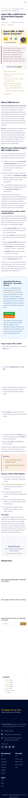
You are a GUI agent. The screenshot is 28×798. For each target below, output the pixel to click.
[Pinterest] (13, 747)
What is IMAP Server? (10, 71)
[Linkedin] (6, 747)
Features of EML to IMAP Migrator (15, 90)
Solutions (3, 764)
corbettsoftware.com (18, 795)
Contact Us (4, 761)
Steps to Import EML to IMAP (14, 88)
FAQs (2, 783)
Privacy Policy (19, 764)
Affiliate (3, 770)
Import (7, 688)
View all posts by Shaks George (14, 553)
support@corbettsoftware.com (12, 734)
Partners (3, 767)
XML (16, 767)
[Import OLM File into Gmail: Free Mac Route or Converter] (14, 609)
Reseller (3, 773)
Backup (8, 680)
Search (23, 623)
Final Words (7, 94)
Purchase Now (9, 316)
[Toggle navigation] (25, 2)
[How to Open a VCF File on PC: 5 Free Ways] (14, 591)
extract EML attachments (15, 484)
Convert (8, 682)
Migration (8, 690)
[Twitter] (2, 747)
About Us (3, 759)
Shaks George (4, 22)
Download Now (9, 313)
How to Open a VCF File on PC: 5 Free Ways (13, 599)
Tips (7, 692)
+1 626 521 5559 (8, 731)
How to (3, 25)
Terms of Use (18, 759)
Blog (2, 786)
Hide (19, 66)
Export (7, 684)
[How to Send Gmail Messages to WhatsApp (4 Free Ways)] (14, 571)
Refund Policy (19, 761)
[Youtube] (9, 747)
